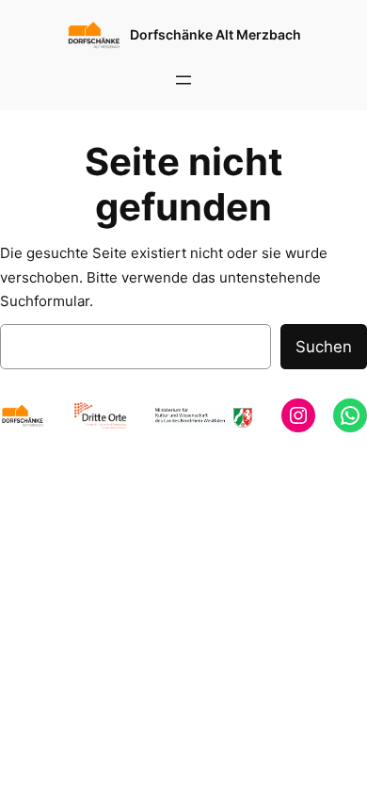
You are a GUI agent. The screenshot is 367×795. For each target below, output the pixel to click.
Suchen (323, 346)
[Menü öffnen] (183, 80)
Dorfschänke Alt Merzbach (215, 34)
